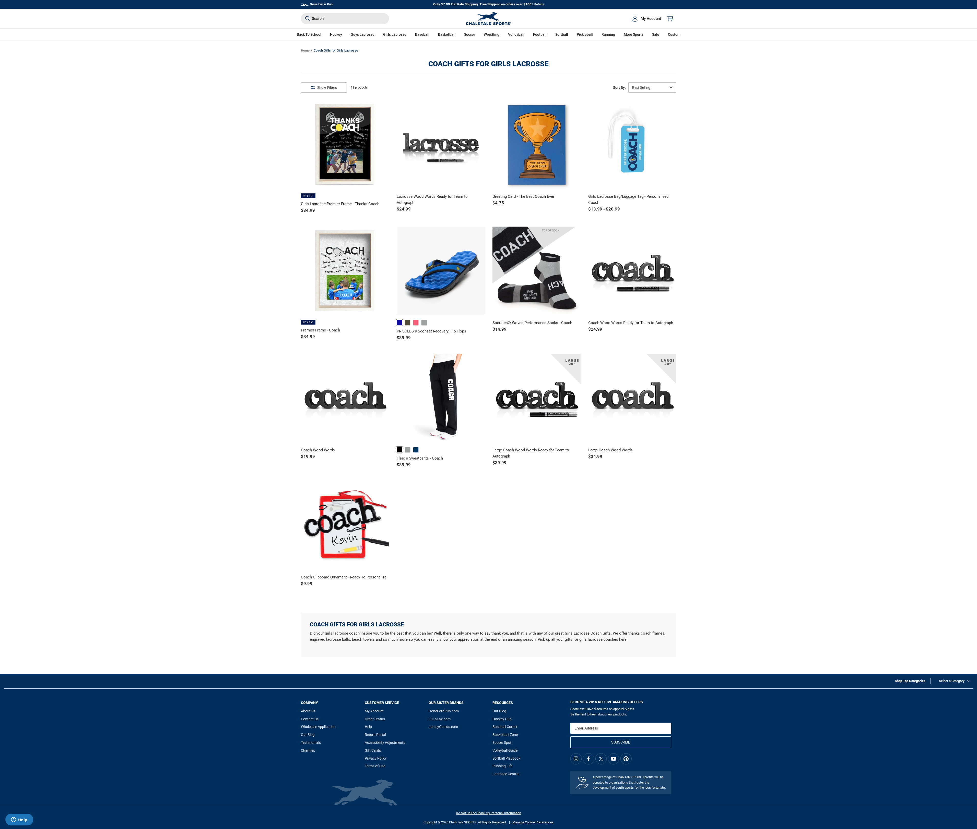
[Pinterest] (626, 758)
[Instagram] (576, 758)
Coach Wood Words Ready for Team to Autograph (630, 322)
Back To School (309, 34)
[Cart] (670, 19)
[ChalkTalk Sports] (489, 18)
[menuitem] (646, 18)
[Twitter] (601, 758)
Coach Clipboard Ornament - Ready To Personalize (343, 577)
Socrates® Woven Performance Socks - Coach (532, 322)
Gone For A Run (321, 4)
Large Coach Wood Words (610, 450)
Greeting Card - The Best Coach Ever (523, 196)
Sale (655, 34)
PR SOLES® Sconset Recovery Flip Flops (431, 331)
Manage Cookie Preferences (533, 822)
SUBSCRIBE (620, 742)
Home (305, 50)
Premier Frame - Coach (320, 330)
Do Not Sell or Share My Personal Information (488, 813)
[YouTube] (613, 758)
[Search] (308, 18)
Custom (674, 34)
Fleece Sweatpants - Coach (420, 458)
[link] (399, 322)
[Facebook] (588, 758)
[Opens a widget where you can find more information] (19, 820)
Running (608, 34)
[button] (336, 35)
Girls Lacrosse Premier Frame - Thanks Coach (340, 204)
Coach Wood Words (318, 450)
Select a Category (951, 681)
